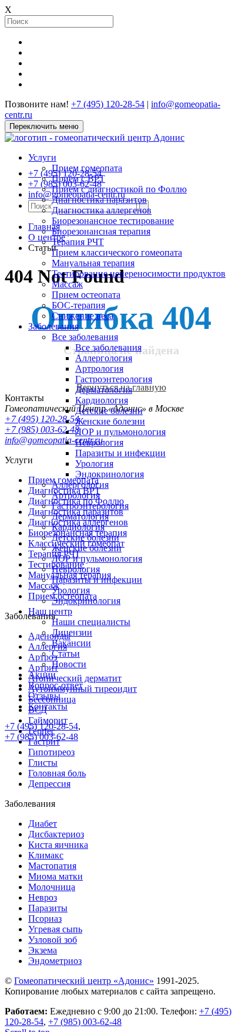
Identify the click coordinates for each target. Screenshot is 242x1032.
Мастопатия (52, 866)
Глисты (43, 763)
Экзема (42, 950)
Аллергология (103, 358)
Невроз (42, 897)
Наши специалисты (91, 622)
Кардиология (101, 400)
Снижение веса (82, 316)
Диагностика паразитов (99, 200)
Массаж (67, 284)
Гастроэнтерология (113, 379)
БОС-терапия (78, 305)
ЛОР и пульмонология (120, 432)
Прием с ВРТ (78, 179)
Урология (94, 464)
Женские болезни (110, 421)
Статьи (66, 653)
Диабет (42, 824)
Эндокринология (109, 474)
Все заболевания (85, 337)
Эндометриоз (55, 961)
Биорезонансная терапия (101, 231)
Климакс (45, 855)
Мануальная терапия (93, 263)
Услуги (42, 157)
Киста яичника (58, 845)
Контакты (48, 706)
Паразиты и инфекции (120, 453)
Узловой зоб (52, 940)
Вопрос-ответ (55, 685)
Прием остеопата (86, 295)
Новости (69, 664)
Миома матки (55, 876)
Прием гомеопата (87, 168)
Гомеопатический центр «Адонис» (84, 981)
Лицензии (72, 632)
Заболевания (53, 326)
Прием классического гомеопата (117, 252)
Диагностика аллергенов (102, 210)
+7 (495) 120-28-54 (107, 104)
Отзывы (44, 696)
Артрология (99, 369)
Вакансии (71, 643)
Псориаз (45, 919)
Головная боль (57, 773)
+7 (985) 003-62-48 (41, 737)
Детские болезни (109, 411)
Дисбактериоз (56, 834)
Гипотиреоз (51, 752)
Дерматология (103, 390)
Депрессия (49, 784)
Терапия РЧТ (78, 242)
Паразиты (48, 908)
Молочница (51, 887)
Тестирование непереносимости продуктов (139, 274)
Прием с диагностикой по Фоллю (119, 189)
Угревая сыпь (55, 929)
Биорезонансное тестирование (113, 221)
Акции (42, 675)
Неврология (99, 442)
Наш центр (50, 611)
